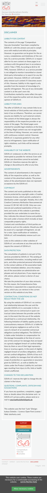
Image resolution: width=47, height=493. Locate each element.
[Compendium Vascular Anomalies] (23, 440)
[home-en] (6, 6)
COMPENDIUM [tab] (23, 430)
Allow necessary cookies (23, 489)
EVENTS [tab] (23, 427)
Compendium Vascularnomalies (22, 452)
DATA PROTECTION (28, 482)
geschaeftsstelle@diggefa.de (21, 400)
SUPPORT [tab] (23, 423)
